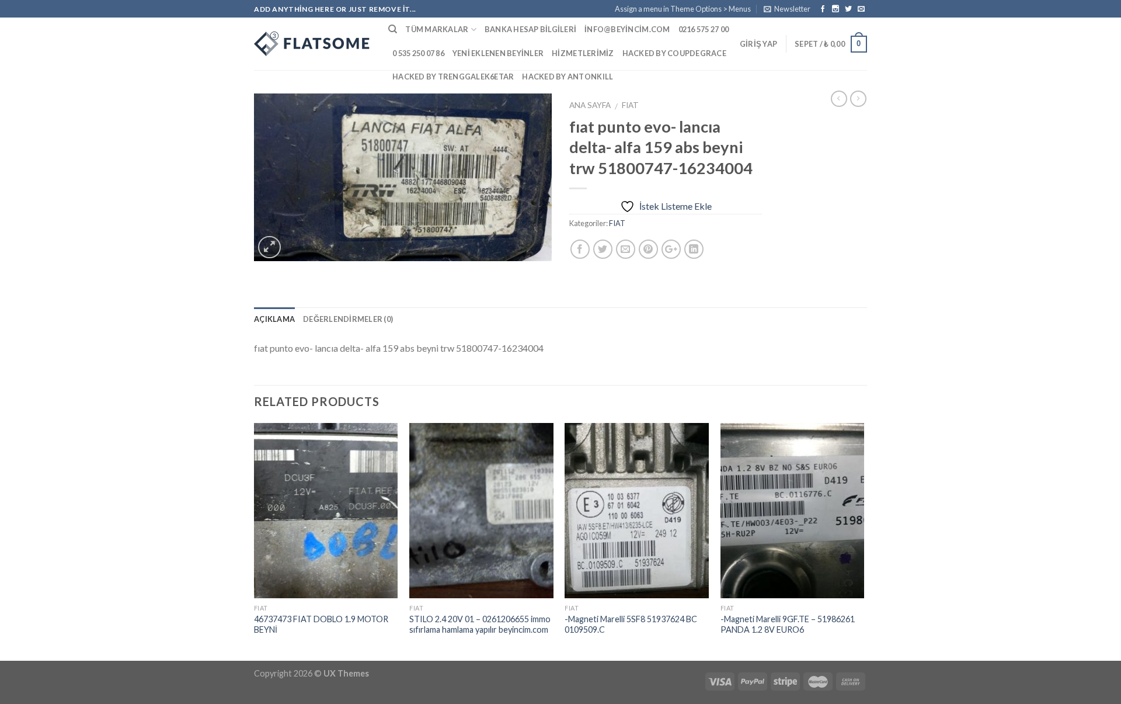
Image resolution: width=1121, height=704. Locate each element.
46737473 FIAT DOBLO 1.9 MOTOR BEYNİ (321, 624)
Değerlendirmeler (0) (348, 319)
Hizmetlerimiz (583, 53)
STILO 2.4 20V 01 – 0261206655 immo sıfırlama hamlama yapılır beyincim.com (480, 624)
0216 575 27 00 (703, 29)
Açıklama (274, 319)
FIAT (630, 105)
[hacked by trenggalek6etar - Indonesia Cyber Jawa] (312, 44)
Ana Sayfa (590, 105)
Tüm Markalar (436, 29)
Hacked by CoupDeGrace (674, 53)
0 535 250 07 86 (418, 53)
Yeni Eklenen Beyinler (498, 53)
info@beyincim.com (627, 29)
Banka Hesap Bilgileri (530, 29)
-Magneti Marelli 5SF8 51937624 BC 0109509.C (631, 624)
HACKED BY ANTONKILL (567, 76)
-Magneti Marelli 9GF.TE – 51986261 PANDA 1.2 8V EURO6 (787, 624)
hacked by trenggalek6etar (453, 76)
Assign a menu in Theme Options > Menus (683, 8)
